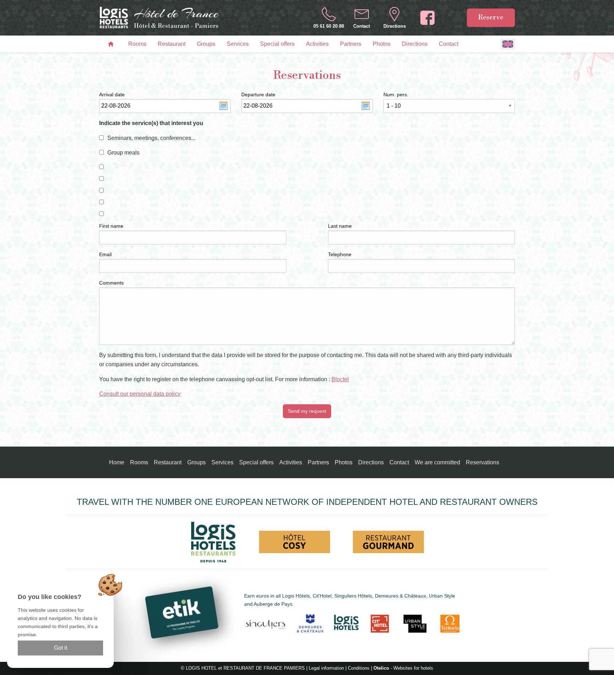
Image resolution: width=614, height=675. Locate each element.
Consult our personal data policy (140, 394)
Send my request (307, 411)
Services (238, 44)
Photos (382, 44)
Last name (340, 226)
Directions (414, 44)
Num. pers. (395, 94)
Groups (206, 44)
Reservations (482, 462)
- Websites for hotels (403, 668)
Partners (350, 44)
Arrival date (112, 94)
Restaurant (171, 44)
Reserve (490, 17)
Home (116, 462)
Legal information (326, 668)
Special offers (277, 44)
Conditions (359, 668)
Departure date (258, 94)
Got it (60, 648)
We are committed (437, 462)
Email (105, 254)
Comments (111, 283)
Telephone (339, 254)
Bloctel (340, 379)
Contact (448, 44)
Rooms (137, 44)
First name (111, 226)
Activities (317, 44)
